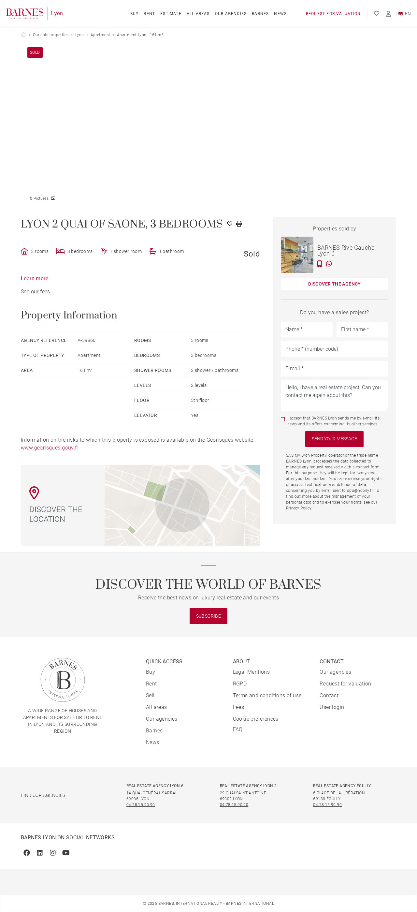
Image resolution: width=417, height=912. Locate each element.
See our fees (35, 291)
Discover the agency (334, 284)
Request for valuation (333, 13)
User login (332, 707)
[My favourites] (376, 14)
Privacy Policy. (299, 508)
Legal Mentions (251, 672)
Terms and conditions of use (267, 695)
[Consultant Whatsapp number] (329, 263)
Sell (150, 695)
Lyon (79, 35)
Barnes (260, 13)
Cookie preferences (256, 719)
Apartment (100, 35)
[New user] (388, 13)
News (280, 13)
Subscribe (208, 616)
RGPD (240, 684)
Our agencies (231, 13)
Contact (329, 695)
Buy (134, 13)
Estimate (170, 13)
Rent (149, 13)
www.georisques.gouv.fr (50, 448)
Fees (238, 707)
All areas (198, 13)
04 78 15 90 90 (140, 804)
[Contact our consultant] (319, 263)
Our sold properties (51, 35)
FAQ (238, 729)
